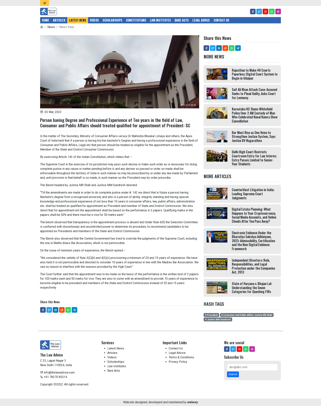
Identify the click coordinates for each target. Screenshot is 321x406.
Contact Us (221, 20)
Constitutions (136, 20)
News (51, 27)
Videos (94, 20)
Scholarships (112, 20)
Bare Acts (182, 20)
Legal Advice (201, 20)
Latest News (77, 20)
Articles (59, 20)
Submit (233, 374)
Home (45, 20)
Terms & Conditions (181, 357)
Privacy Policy (178, 362)
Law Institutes (160, 20)
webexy (192, 402)
